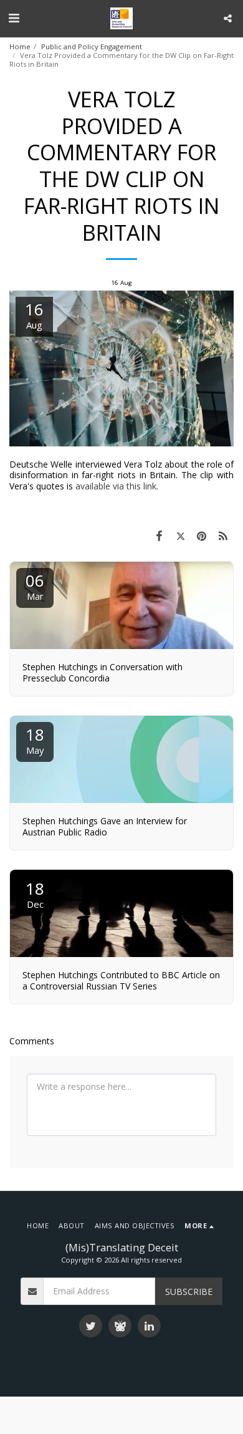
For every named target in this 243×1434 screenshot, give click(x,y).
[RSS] (223, 535)
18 (35, 739)
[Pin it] (201, 535)
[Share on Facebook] (158, 535)
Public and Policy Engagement (91, 46)
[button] (13, 18)
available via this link (115, 486)
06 (35, 585)
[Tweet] (180, 535)
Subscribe (188, 1291)
